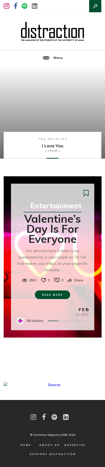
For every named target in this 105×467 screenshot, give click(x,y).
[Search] (95, 6)
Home (25, 445)
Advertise (74, 445)
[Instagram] (6, 6)
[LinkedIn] (34, 6)
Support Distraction (53, 454)
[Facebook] (15, 6)
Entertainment (56, 205)
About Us (49, 445)
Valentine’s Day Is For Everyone (52, 229)
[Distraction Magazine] (52, 31)
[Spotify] (24, 6)
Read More (52, 294)
